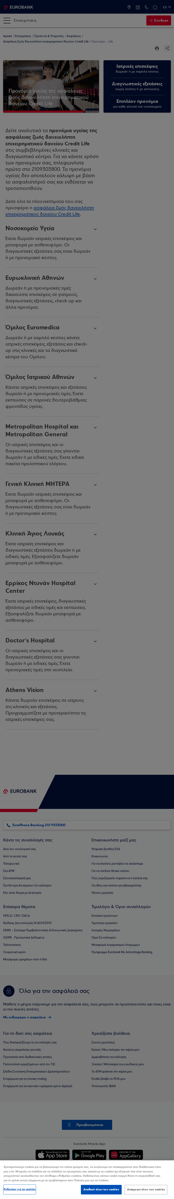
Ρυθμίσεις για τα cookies (20, 1189)
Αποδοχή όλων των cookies (101, 1189)
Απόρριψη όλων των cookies (146, 1189)
